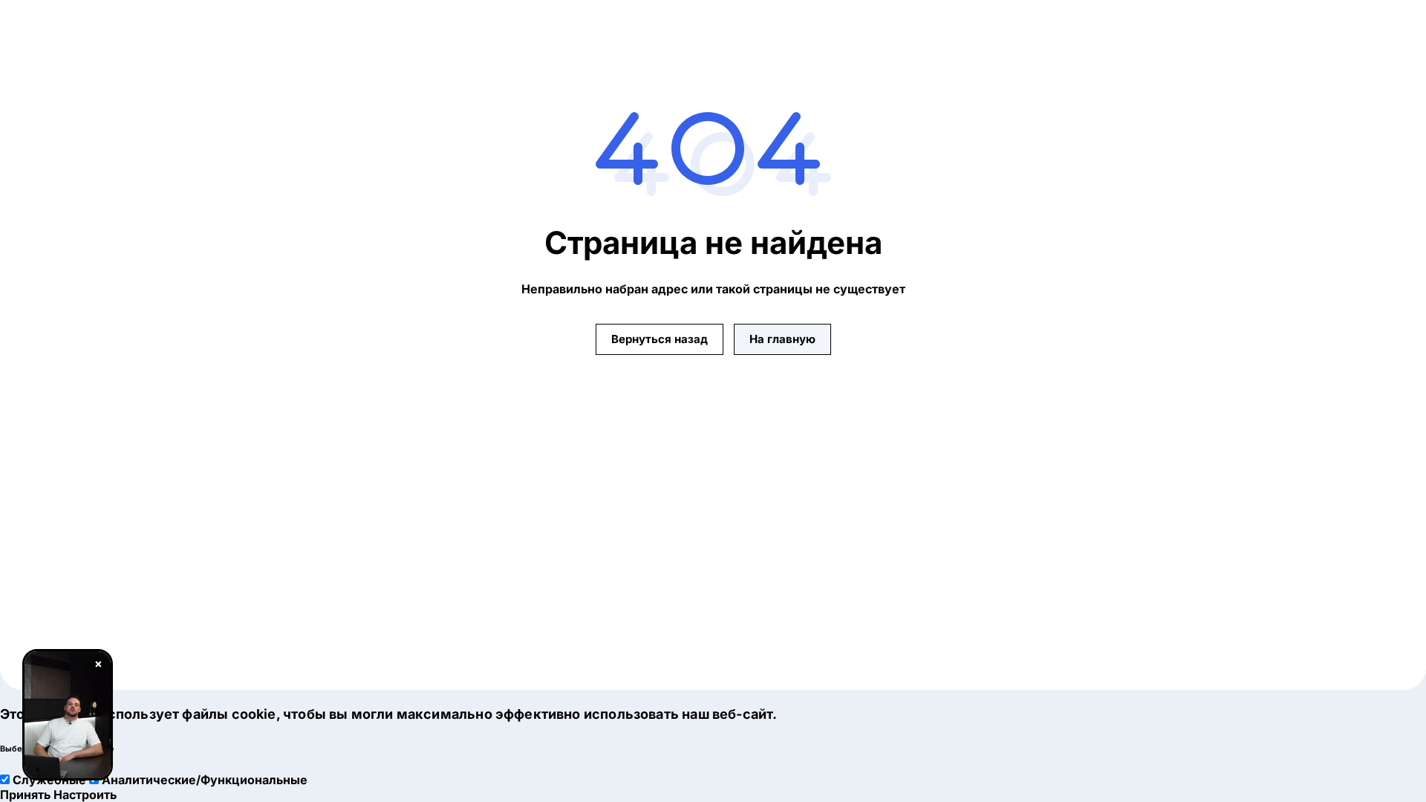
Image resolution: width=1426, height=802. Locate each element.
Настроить (85, 794)
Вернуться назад (659, 339)
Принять (25, 794)
